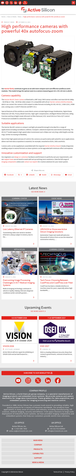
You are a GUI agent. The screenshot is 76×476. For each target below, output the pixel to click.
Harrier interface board (53, 146)
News (19, 17)
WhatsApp (57, 175)
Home (3, 17)
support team (9, 159)
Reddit (44, 175)
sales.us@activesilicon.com (20, 431)
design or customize (21, 157)
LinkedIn (31, 175)
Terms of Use (57, 472)
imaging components (8, 162)
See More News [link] (37, 192)
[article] (19, 339)
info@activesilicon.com (57, 431)
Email (69, 175)
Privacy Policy (70, 472)
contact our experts (31, 162)
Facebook (10, 175)
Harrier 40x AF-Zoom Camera (14, 100)
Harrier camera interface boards (61, 102)
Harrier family (9, 89)
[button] (25, 3)
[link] (19, 339)
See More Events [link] (37, 311)
